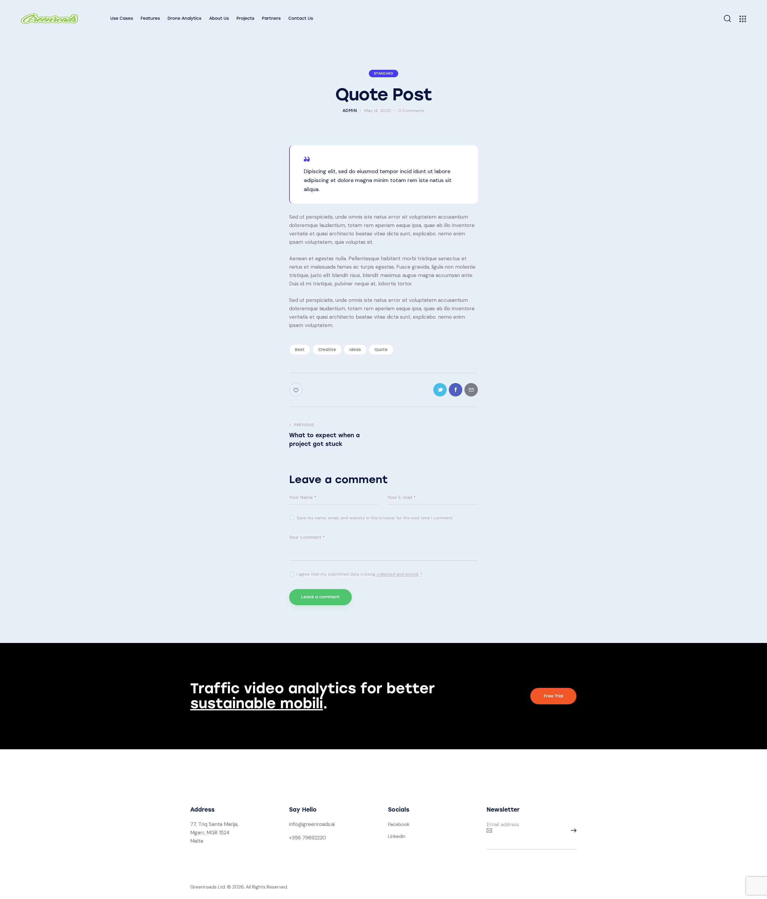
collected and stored (397, 574)
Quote (381, 349)
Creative (327, 349)
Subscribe (571, 830)
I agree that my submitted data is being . (359, 574)
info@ (296, 824)
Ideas (355, 349)
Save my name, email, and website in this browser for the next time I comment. (375, 517)
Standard (383, 73)
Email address (503, 824)
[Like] (296, 389)
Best (300, 349)
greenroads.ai (319, 824)
